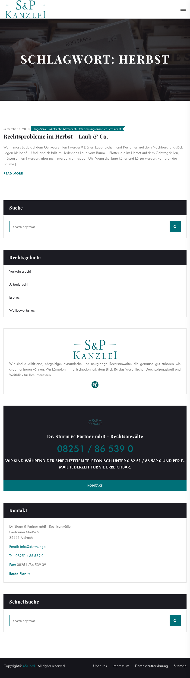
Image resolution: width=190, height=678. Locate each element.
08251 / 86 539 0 (95, 448)
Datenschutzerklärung (151, 666)
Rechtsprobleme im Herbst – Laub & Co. (55, 136)
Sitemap (180, 666)
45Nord (29, 666)
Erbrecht (15, 297)
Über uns (100, 666)
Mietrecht (55, 129)
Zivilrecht (115, 129)
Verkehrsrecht (20, 271)
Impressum (121, 666)
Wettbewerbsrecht (23, 310)
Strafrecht (69, 129)
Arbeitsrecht (18, 284)
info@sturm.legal (33, 547)
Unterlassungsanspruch (92, 129)
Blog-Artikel (40, 129)
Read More (13, 173)
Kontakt (95, 485)
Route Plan (18, 574)
